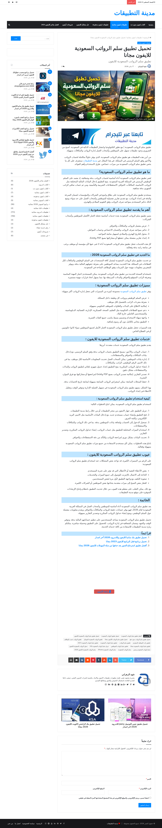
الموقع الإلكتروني (99, 788)
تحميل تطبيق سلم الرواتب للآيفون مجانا (116, 639)
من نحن (10, 823)
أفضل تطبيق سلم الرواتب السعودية (131, 636)
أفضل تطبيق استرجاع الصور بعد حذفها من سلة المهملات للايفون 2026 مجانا (113, 545)
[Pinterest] (57, 823)
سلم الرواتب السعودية (124, 650)
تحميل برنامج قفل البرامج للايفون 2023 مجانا (126, 541)
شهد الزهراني (142, 66)
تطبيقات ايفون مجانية (119, 25)
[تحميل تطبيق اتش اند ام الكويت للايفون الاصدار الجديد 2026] (43, 98)
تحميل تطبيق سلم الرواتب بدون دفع (140, 639)
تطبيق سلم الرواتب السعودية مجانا (140, 646)
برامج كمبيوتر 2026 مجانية (38, 204)
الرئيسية (146, 37)
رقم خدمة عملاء (42, 228)
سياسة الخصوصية (28, 823)
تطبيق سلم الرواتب (124, 643)
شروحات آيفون (67, 25)
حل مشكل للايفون (82, 25)
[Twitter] (60, 823)
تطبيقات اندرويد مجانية (40, 212)
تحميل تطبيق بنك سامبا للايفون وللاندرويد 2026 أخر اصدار (121, 537)
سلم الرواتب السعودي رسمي (141, 650)
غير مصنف (44, 236)
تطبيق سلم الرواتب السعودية (133, 291)
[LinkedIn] (54, 823)
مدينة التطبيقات (90, 160)
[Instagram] (45, 823)
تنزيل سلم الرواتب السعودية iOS (99, 646)
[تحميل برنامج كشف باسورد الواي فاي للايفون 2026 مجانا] (43, 121)
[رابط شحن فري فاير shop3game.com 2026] (43, 87)
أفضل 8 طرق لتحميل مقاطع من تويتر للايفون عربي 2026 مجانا (23, 154)
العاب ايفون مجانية (41, 192)
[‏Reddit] (48, 823)
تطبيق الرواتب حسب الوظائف (73, 639)
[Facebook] (63, 823)
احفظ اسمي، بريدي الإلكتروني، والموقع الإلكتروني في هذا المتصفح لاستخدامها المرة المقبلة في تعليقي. (113, 798)
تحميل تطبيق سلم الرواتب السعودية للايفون (86, 636)
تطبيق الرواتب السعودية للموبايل (93, 639)
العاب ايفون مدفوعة (41, 196)
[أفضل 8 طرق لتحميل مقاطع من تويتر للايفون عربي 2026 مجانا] (43, 155)
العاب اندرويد (43, 185)
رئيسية (151, 25)
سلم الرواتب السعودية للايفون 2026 (85, 650)
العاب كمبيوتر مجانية (40, 200)
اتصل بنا (18, 823)
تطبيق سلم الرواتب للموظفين (119, 646)
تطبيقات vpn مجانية (41, 208)
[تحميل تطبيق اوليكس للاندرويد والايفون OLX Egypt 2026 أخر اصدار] (43, 143)
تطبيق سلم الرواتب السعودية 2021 (88, 643)
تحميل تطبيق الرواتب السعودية (110, 636)
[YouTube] (51, 823)
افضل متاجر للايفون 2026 (50, 25)
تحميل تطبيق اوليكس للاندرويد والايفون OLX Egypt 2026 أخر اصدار (23, 142)
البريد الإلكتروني (145, 788)
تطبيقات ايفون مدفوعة (100, 25)
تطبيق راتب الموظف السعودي (141, 643)
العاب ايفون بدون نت (137, 25)
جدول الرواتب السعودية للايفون (78, 646)
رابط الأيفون (103, 591)
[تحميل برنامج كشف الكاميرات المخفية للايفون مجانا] (43, 132)
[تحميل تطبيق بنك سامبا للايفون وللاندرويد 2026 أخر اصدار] (43, 109)
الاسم (148, 779)
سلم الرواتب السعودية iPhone (107, 650)
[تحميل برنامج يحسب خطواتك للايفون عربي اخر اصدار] (43, 76)
